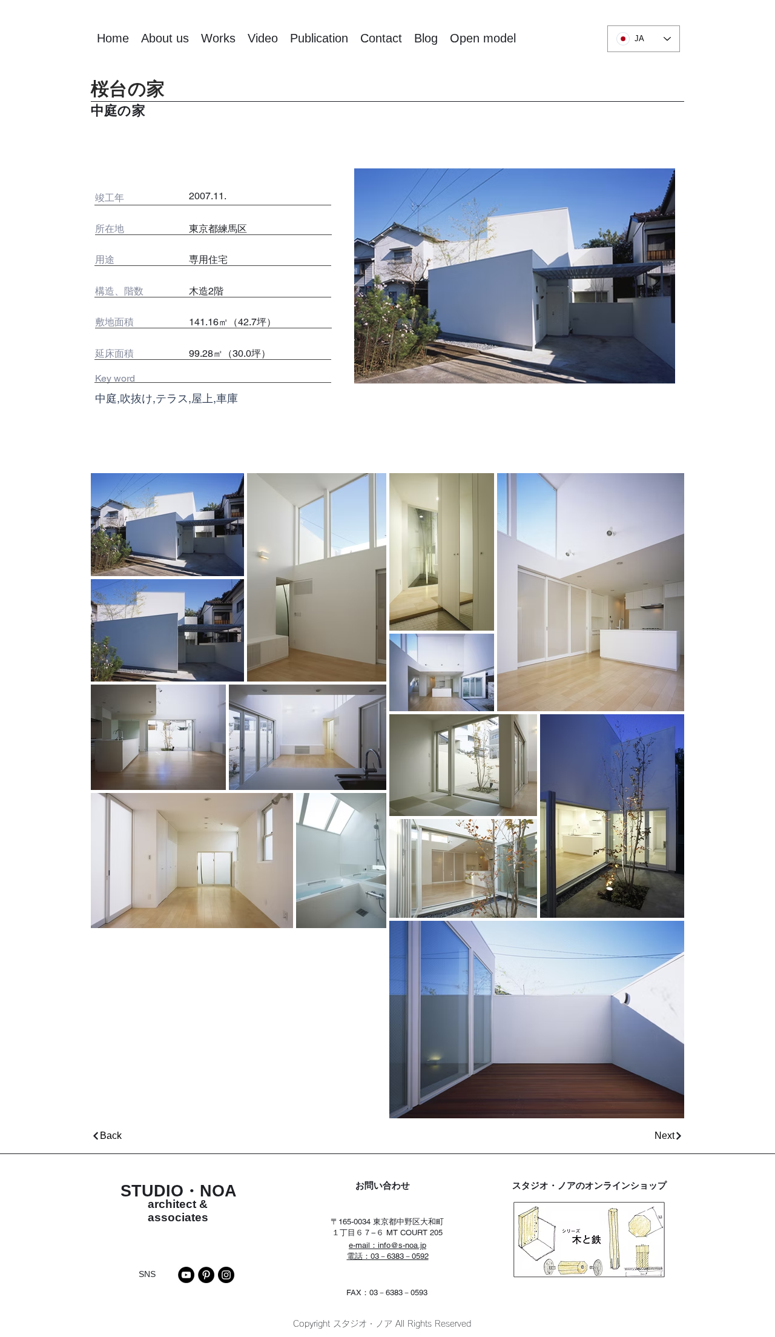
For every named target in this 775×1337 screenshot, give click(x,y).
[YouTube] (186, 1275)
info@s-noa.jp (402, 1245)
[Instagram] (226, 1275)
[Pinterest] (206, 1275)
